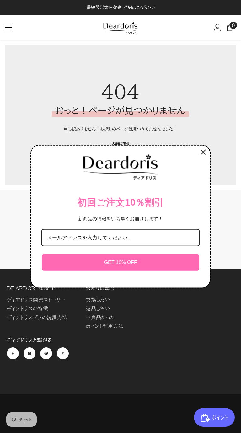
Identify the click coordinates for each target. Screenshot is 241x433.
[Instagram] (29, 353)
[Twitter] (63, 353)
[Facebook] (13, 353)
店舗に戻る (120, 143)
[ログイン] (217, 27)
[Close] (203, 152)
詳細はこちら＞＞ (139, 7)
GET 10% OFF (120, 262)
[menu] (8, 27)
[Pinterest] (46, 353)
